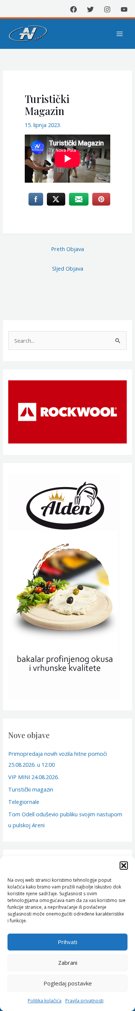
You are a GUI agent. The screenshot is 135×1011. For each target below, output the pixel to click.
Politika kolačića (45, 1000)
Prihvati (67, 942)
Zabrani (67, 962)
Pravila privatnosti (84, 1000)
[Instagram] (107, 9)
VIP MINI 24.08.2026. (33, 777)
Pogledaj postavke (68, 983)
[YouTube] (124, 9)
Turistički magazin (30, 789)
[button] (124, 865)
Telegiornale (23, 801)
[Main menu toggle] (120, 34)
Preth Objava (67, 249)
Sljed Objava (67, 268)
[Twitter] (90, 9)
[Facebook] (73, 9)
